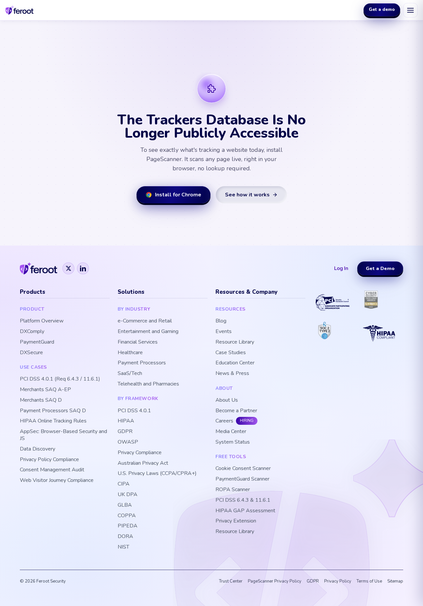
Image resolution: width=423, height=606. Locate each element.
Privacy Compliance (140, 452)
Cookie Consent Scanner (243, 468)
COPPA (127, 515)
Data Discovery (37, 449)
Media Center (230, 431)
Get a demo (382, 10)
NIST (123, 547)
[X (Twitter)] (68, 268)
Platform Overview (41, 321)
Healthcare (130, 352)
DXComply (32, 331)
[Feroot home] (19, 10)
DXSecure (31, 352)
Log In (341, 268)
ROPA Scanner (232, 489)
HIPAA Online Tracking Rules (53, 421)
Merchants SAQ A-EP (45, 389)
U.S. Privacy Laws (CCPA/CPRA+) (157, 473)
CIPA (124, 484)
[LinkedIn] (83, 268)
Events (223, 331)
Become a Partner (236, 410)
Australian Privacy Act (143, 463)
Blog (220, 321)
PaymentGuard (37, 342)
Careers (224, 421)
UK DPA (127, 494)
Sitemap (395, 581)
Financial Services (138, 342)
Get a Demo (380, 268)
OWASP (128, 442)
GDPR (125, 431)
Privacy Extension (235, 521)
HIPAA (126, 421)
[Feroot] (38, 268)
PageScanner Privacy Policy (274, 581)
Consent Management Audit (52, 469)
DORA (125, 536)
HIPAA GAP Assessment (245, 510)
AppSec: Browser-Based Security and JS (63, 435)
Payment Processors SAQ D (53, 410)
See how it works (247, 194)
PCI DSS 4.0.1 (134, 410)
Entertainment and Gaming (148, 331)
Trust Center (231, 581)
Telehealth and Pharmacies (148, 384)
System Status (232, 442)
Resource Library (234, 342)
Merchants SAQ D (41, 400)
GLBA (125, 505)
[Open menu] (410, 10)
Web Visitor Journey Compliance (57, 480)
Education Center (234, 362)
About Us (226, 400)
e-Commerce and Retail (145, 321)
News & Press (232, 373)
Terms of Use (369, 581)
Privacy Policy (337, 581)
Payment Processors (142, 362)
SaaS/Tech (130, 373)
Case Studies (230, 352)
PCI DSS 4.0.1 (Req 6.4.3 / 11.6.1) (60, 379)
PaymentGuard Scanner (242, 479)
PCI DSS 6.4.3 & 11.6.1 (242, 500)
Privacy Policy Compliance (49, 459)
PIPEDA (127, 525)
